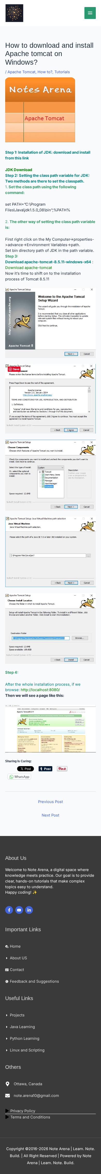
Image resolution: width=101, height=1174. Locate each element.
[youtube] (19, 910)
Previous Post (50, 801)
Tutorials (62, 72)
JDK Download (18, 169)
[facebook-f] (9, 910)
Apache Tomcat (21, 72)
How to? (45, 72)
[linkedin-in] (29, 910)
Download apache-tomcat (28, 267)
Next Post (50, 815)
